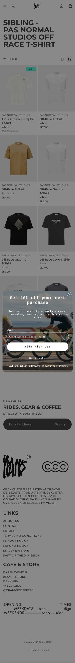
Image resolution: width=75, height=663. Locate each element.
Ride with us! (37, 346)
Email (9, 330)
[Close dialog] (69, 294)
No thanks (37, 358)
